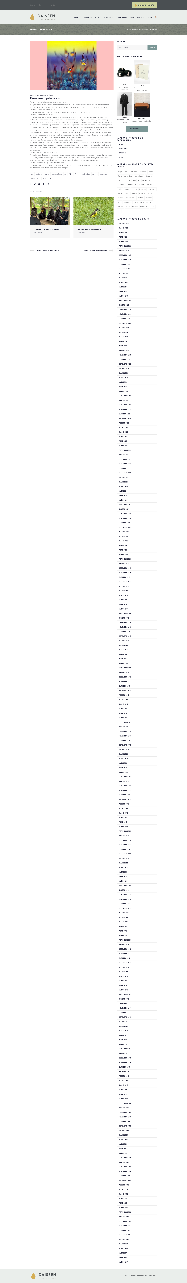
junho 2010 (123, 1085)
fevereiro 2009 (125, 1158)
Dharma (120, 180)
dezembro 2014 (125, 840)
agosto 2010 (124, 1076)
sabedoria (127, 202)
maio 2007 (123, 1253)
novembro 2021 (125, 464)
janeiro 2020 (124, 563)
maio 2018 (123, 654)
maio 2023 (123, 382)
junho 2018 (123, 650)
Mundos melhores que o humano (48, 251)
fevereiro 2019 (125, 613)
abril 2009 (123, 1149)
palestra (120, 198)
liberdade (142, 189)
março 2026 (123, 241)
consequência (57, 174)
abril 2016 (123, 768)
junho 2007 (123, 1248)
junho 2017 (123, 704)
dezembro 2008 (125, 1167)
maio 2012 (123, 981)
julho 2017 (123, 700)
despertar (149, 176)
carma (47, 174)
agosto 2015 (124, 804)
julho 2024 (123, 332)
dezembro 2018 (125, 622)
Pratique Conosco (126, 17)
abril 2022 (123, 441)
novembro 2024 (125, 314)
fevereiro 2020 (125, 559)
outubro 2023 (124, 359)
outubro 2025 (124, 264)
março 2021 (123, 500)
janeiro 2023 (124, 400)
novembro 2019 (125, 573)
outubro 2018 (124, 631)
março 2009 (123, 1153)
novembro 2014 (125, 845)
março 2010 (123, 1099)
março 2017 (123, 718)
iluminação (150, 185)
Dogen (128, 180)
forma (77, 174)
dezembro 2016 (125, 731)
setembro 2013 (125, 908)
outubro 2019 (124, 577)
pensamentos (130, 198)
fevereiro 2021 (125, 504)
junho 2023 (123, 377)
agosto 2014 (124, 858)
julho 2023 (123, 373)
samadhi (149, 202)
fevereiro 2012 (125, 994)
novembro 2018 (125, 627)
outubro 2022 (124, 414)
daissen (51, 95)
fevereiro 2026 (125, 246)
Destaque (123, 149)
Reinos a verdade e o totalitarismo (95, 251)
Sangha (120, 206)
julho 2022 (123, 427)
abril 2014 (123, 876)
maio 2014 (123, 872)
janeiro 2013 (124, 944)
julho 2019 (123, 591)
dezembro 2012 (125, 949)
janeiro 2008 (124, 1217)
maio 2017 (123, 709)
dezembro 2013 (125, 895)
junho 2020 (123, 541)
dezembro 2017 (125, 677)
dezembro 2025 (125, 255)
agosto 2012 (124, 967)
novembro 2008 (125, 1171)
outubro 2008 (124, 1176)
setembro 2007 (125, 1235)
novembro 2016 (125, 736)
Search (152, 47)
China (120, 176)
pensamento (35, 178)
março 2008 (123, 1207)
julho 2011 (123, 1026)
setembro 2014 (125, 854)
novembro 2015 (125, 790)
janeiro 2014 (124, 890)
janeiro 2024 (124, 350)
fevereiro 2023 (125, 396)
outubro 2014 (124, 849)
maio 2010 (123, 1090)
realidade (148, 198)
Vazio (153, 206)
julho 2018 (123, 645)
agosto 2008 (124, 1185)
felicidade (121, 185)
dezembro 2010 (125, 1058)
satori (128, 206)
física (70, 174)
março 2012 (123, 990)
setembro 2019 (125, 582)
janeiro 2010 (124, 1108)
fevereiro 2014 (125, 885)
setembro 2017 (125, 690)
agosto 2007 (124, 1239)
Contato (140, 17)
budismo (39, 174)
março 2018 (123, 663)
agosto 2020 (124, 532)
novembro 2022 (125, 409)
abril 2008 (123, 1203)
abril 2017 (123, 713)
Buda (126, 172)
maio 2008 (123, 1198)
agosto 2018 (124, 641)
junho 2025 (123, 282)
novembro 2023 (125, 355)
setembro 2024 (125, 323)
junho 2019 (123, 595)
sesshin (135, 206)
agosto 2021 (124, 477)
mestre (127, 193)
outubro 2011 (124, 1012)
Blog (135, 30)
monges (142, 193)
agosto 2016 (124, 749)
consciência (139, 176)
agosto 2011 (124, 1022)
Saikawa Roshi (139, 202)
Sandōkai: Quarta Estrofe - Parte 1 (90, 229)
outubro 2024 (124, 319)
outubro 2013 (124, 904)
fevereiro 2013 (125, 940)
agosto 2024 (124, 328)
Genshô (141, 185)
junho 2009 (123, 1139)
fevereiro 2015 (125, 831)
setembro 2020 (125, 527)
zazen (125, 211)
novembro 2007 (125, 1226)
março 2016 (123, 772)
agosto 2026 (124, 223)
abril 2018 (123, 659)
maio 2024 (123, 341)
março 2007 (123, 1262)
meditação (152, 189)
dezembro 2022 (125, 405)
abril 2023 (123, 387)
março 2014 (123, 881)
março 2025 (123, 296)
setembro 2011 (125, 1017)
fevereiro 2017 (125, 722)
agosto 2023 (124, 368)
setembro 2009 (125, 1126)
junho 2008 (123, 1194)
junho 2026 (123, 228)
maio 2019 (123, 600)
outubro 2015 (124, 795)
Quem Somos (86, 17)
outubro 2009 (124, 1121)
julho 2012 (123, 972)
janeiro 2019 (124, 618)
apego (120, 172)
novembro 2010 (125, 1062)
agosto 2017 (124, 695)
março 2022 (123, 446)
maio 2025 (123, 287)
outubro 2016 (124, 740)
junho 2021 (123, 486)
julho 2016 (123, 754)
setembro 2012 (125, 963)
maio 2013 (123, 926)
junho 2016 (123, 758)
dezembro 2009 (125, 1112)
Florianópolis (131, 185)
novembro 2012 (125, 954)
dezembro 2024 (125, 309)
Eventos (122, 153)
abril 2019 (123, 604)
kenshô (134, 189)
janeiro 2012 (124, 999)
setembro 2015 (125, 799)
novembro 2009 (125, 1117)
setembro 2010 (125, 1071)
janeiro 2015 (124, 836)
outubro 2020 (124, 523)
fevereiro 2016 (125, 777)
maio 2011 (123, 1035)
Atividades (109, 17)
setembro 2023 (125, 364)
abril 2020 (123, 550)
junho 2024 (123, 337)
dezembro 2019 (125, 568)
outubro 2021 (124, 468)
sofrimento (144, 206)
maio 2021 (123, 491)
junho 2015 (123, 813)
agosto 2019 (124, 586)
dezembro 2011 (125, 1003)
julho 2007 (123, 1244)
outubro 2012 (124, 958)
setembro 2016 (125, 745)
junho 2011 (123, 1031)
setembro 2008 (125, 1180)
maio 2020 (123, 545)
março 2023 (123, 391)
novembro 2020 (125, 518)
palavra (95, 174)
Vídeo (121, 157)
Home (76, 17)
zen (50, 178)
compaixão (128, 176)
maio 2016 (123, 763)
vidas (44, 178)
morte (150, 193)
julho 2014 (123, 863)
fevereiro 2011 (125, 1049)
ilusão (120, 189)
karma (127, 189)
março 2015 (123, 827)
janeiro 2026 (124, 251)
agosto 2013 (124, 913)
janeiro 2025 (124, 305)
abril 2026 (123, 237)
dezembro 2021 (125, 459)
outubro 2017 (124, 686)
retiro (119, 202)
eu (65, 174)
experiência (146, 180)
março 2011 (123, 1044)
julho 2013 (123, 917)
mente (120, 193)
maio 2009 (123, 1144)
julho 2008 (123, 1189)
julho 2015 (123, 808)
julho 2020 (123, 536)
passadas (103, 174)
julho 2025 (123, 278)
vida (119, 211)
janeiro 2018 (124, 672)
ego (134, 180)
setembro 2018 (125, 636)
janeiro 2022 (124, 455)
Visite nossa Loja (136, 129)
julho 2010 (123, 1080)
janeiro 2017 (124, 727)
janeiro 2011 (124, 1053)
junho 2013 (123, 922)
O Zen (97, 17)
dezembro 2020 (125, 514)
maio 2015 (123, 817)
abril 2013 (123, 931)
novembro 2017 (125, 681)
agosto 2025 (124, 273)
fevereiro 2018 (125, 668)
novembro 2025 (125, 260)
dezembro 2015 (125, 786)
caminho (143, 172)
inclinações (86, 174)
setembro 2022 (125, 418)
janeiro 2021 (124, 509)
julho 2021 (123, 482)
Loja (150, 17)
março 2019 (123, 609)
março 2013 (123, 935)
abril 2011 (123, 1040)
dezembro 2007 (125, 1221)
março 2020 (123, 554)
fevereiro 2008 (125, 1212)
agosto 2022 (124, 423)
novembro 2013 (125, 899)
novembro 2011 (125, 1008)
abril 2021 (123, 495)
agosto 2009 (124, 1130)
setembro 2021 (125, 473)
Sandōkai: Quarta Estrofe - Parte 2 (47, 229)
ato (32, 174)
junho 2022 (123, 432)
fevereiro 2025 (125, 300)
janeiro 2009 (124, 1162)
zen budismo (139, 211)
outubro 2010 (124, 1067)
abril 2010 (123, 1094)
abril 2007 (123, 1257)
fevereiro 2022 (125, 450)
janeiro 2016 (124, 781)
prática (140, 198)
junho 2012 (123, 976)
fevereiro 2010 (125, 1103)
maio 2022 (123, 436)
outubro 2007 (124, 1230)
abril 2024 (123, 346)
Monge (134, 193)
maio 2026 (123, 232)
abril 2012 (123, 985)
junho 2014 (123, 867)
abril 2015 (123, 822)
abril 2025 (123, 291)
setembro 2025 (125, 269)
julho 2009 (123, 1135)
